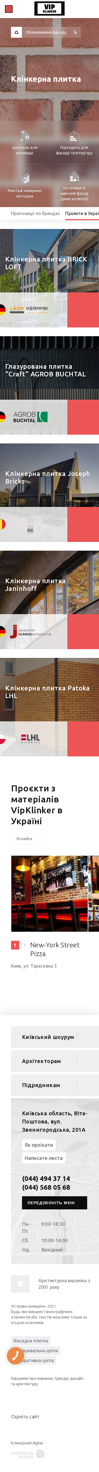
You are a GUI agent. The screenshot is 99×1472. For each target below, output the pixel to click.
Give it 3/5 (27, 1427)
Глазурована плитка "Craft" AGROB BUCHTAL (45, 370)
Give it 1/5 (14, 1427)
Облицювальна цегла (35, 1350)
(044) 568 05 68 (46, 1187)
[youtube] (27, 1396)
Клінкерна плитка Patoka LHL (47, 691)
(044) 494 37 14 (46, 1178)
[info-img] (20, 1284)
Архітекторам (41, 1061)
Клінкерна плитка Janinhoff (35, 584)
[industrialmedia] (29, 1454)
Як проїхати (39, 1145)
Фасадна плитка (30, 1340)
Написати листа (44, 1158)
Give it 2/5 (21, 1427)
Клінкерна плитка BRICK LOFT (46, 263)
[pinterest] (60, 1396)
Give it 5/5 (40, 1427)
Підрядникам (41, 1085)
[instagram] (49, 1396)
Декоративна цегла (33, 1360)
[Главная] (16, 32)
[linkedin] (16, 1396)
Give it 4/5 (34, 1427)
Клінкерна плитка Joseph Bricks (47, 477)
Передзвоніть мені (51, 1203)
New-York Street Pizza (54, 949)
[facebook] (38, 1396)
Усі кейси (24, 839)
